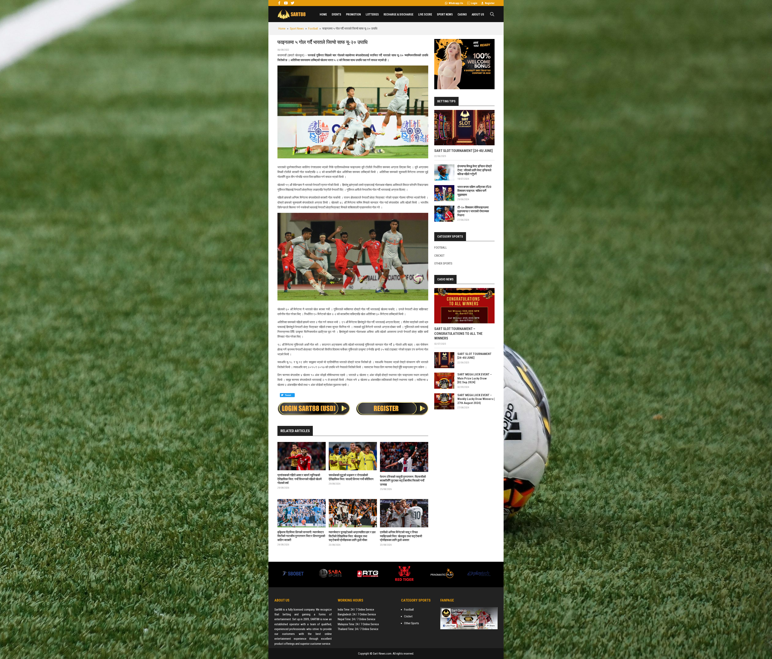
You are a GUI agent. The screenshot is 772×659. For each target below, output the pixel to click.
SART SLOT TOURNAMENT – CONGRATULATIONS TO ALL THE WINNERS (458, 333)
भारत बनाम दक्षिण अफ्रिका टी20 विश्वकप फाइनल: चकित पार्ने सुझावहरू (474, 191)
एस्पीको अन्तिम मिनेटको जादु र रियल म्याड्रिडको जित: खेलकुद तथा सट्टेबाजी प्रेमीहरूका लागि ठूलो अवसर (401, 536)
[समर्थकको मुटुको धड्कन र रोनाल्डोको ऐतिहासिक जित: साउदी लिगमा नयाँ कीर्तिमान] (353, 456)
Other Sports (443, 263)
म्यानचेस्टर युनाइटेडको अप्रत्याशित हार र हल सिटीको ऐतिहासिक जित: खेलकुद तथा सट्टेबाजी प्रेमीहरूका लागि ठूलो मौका (352, 536)
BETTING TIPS (446, 101)
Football (440, 247)
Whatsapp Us (456, 3)
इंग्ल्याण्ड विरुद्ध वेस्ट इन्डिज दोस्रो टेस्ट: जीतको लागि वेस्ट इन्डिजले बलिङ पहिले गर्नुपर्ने (474, 170)
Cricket (439, 255)
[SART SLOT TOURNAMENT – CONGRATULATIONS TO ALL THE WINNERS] (464, 305)
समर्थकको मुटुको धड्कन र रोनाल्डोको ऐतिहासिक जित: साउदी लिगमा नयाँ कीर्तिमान (351, 477)
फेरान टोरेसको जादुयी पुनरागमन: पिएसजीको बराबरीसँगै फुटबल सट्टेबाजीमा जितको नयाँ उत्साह (403, 480)
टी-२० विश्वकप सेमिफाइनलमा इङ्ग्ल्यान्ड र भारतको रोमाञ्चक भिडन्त (473, 211)
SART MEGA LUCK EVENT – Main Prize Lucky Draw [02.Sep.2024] (474, 378)
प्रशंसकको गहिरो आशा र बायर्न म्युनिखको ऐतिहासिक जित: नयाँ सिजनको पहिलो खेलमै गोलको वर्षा (299, 479)
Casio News (445, 279)
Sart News (291, 14)
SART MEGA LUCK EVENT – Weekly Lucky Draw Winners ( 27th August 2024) (476, 399)
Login (474, 3)
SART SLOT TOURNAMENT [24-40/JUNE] (463, 151)
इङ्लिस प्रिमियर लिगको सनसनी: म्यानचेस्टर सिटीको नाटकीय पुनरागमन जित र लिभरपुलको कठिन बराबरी (301, 536)
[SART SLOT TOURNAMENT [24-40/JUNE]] (464, 127)
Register (490, 3)
